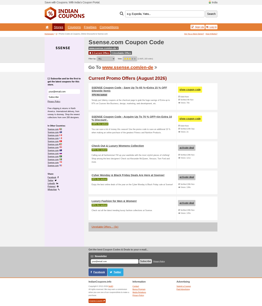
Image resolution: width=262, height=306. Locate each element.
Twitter (50, 180)
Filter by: (92, 59)
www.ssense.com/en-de (102, 48)
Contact (136, 286)
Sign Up (199, 26)
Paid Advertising (183, 289)
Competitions (109, 27)
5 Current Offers (100, 53)
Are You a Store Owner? (194, 34)
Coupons (74, 27)
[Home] (47, 27)
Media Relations (139, 292)
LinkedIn (51, 183)
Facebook (52, 177)
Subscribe (54, 97)
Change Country (96, 301)
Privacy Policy (54, 101)
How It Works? (211, 34)
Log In (213, 26)
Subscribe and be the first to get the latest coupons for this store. (64, 81)
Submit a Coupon (183, 286)
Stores (58, 27)
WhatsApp (52, 189)
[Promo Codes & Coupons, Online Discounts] (64, 19)
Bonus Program (139, 289)
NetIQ (110, 286)
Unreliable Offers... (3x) (105, 226)
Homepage (49, 34)
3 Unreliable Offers (121, 53)
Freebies (90, 27)
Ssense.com (53, 129)
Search (211, 13)
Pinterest (51, 186)
